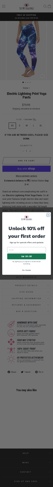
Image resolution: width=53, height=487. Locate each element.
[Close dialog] (48, 215)
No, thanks (26, 270)
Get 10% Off (26, 256)
